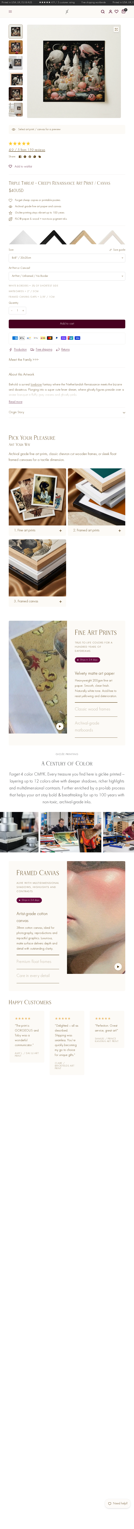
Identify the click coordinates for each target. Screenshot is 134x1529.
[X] (25, 157)
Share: (12, 156)
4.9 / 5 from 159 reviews (27, 150)
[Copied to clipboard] (40, 157)
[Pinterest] (30, 157)
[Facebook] (20, 157)
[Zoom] (116, 29)
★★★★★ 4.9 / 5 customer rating (33, 2)
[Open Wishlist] (116, 12)
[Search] (102, 12)
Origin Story (16, 412)
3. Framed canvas (26, 601)
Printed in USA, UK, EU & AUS (105, 2)
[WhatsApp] (35, 157)
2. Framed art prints (86, 530)
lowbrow (36, 384)
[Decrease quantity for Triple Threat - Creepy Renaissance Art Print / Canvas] (11, 310)
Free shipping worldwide (70, 2)
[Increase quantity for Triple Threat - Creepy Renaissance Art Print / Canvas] (23, 310)
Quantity (13, 303)
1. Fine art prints (24, 530)
